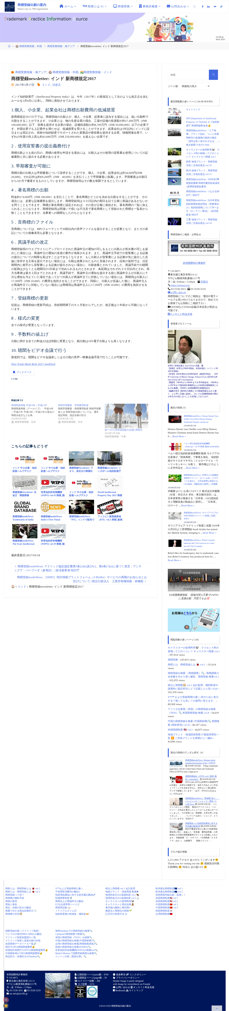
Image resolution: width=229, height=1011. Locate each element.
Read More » (179, 436)
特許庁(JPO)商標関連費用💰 (20, 947)
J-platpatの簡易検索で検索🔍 (70, 934)
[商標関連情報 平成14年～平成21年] (34, 414)
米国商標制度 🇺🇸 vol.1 (180, 729)
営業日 (204, 281)
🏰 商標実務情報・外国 (28, 46)
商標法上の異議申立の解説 (69, 901)
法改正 (56, 84)
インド (46, 84)
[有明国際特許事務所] (194, 248)
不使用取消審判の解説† (67, 891)
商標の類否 (11, 901)
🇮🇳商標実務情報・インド (96, 72)
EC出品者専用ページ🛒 (67, 904)
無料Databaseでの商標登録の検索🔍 (73, 931)
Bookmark (120, 990)
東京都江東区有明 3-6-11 (21, 981)
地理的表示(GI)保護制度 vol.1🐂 (122, 895)
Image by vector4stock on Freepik (134, 984)
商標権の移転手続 (14, 898)
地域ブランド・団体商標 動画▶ (122, 891)
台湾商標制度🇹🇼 (164, 914)
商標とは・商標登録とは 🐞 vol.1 (186, 664)
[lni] (208, 6)
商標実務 (173, 659)
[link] (195, 6)
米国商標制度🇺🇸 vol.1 (167, 898)
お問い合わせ (178, 292)
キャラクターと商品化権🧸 (119, 904)
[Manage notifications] (6, 999)
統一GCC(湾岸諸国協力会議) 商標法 (123, 430)
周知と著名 (11, 904)
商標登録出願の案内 (32, 5)
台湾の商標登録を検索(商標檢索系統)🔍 (76, 944)
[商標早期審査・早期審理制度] (81, 414)
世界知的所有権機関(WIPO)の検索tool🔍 (76, 950)
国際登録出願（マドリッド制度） (23, 931)
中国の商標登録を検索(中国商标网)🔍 (75, 940)
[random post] (176, 763)
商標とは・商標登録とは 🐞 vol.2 (22, 891)
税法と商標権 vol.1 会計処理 (120, 888)
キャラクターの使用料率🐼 (119, 901)
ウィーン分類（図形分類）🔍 (70, 956)
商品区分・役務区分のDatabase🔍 (22, 956)
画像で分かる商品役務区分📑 (20, 911)
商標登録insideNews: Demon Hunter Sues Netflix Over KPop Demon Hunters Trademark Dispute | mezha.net (201, 419)
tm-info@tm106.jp (18, 993)
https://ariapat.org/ (180, 285)
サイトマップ (193, 109)
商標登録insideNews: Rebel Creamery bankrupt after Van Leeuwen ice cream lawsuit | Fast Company (199, 543)
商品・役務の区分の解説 (18, 907)
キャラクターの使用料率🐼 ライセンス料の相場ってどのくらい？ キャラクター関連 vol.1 (202, 153)
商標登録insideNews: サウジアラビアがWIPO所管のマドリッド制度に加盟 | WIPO (201, 516)
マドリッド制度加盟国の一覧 (20, 937)
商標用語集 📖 (63, 907)
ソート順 (173, 86)
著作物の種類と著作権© (118, 907)
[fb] (202, 6)
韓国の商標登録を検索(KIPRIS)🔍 (73, 947)
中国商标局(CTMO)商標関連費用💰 (23, 953)
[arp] (221, 6)
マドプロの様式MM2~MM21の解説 (23, 934)
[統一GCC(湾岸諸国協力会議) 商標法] (126, 416)
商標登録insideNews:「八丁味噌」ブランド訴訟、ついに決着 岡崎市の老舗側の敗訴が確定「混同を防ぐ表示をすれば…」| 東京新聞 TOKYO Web (203, 137)
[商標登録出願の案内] (10, 6)
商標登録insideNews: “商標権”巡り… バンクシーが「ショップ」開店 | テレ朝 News (202, 801)
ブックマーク (24, 372)
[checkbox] (5, 1005)
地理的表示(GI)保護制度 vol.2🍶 (122, 898)
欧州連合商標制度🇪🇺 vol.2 (169, 891)
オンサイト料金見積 (181, 314)
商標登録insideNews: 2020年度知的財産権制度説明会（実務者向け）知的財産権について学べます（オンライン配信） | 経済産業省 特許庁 (202, 207)
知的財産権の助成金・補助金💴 (72, 914)
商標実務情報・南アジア (61, 46)
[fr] (215, 6)
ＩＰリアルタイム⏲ (65, 911)
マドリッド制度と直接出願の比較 (23, 940)
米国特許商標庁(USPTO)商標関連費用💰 (26, 950)
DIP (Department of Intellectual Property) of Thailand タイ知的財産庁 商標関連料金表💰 (202, 122)
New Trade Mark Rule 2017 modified (33, 364)
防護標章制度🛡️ (63, 898)
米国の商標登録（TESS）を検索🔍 (73, 937)
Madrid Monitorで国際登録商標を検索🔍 (76, 953)
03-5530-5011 (16, 990)
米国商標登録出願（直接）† (170, 895)
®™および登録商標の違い (69, 888)
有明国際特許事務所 (194, 263)
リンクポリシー (137, 974)
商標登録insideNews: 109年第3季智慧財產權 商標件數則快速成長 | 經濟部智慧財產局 (203, 183)
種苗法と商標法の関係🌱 (118, 911)
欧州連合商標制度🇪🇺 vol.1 (169, 888)
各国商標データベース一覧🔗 (20, 944)
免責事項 (120, 974)
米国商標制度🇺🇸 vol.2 (167, 901)
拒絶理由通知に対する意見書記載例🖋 (75, 895)
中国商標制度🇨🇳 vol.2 (167, 907)
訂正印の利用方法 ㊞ (116, 914)
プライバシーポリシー (127, 978)
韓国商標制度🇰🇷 (164, 911)
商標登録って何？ (14, 895)
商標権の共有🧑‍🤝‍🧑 (13, 914)
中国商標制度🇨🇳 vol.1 (167, 904)
